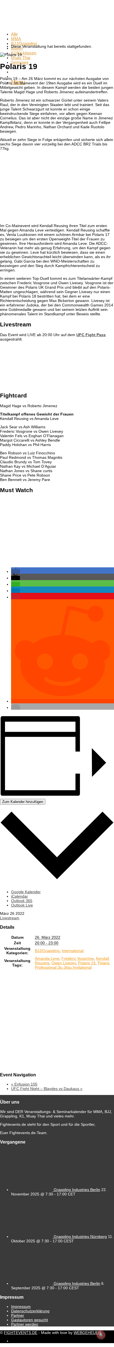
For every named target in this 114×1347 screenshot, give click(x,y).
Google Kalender (26, 892)
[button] (15, 571)
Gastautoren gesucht (29, 1320)
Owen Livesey (63, 963)
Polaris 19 (86, 963)
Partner (17, 1315)
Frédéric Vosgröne (77, 958)
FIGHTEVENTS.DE (20, 1332)
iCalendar (19, 896)
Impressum (21, 1306)
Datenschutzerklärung (30, 1311)
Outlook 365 (21, 900)
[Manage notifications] (101, 1334)
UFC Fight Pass (91, 335)
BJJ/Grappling (47, 950)
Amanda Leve (47, 958)
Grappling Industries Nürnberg (80, 1236)
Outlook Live (22, 905)
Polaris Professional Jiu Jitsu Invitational (72, 965)
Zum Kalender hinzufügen (22, 802)
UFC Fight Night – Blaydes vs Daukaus (46, 1088)
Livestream (9, 918)
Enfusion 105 (24, 1084)
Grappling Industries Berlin (77, 1189)
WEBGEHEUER (87, 1332)
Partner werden (24, 1324)
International (73, 950)
